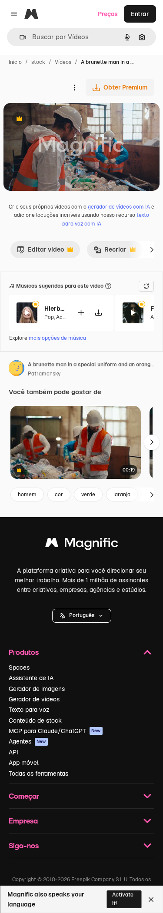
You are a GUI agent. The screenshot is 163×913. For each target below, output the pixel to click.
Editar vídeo (40, 252)
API (13, 752)
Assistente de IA (31, 678)
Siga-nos (24, 845)
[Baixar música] (98, 312)
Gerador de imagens (37, 689)
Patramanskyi (45, 373)
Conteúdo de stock (35, 720)
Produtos (24, 652)
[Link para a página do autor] (16, 369)
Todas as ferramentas (38, 773)
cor (59, 494)
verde (88, 494)
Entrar (140, 14)
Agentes (27, 741)
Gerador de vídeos (34, 699)
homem (27, 494)
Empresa (23, 820)
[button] (81, 616)
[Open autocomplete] (19, 37)
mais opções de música (57, 338)
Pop (49, 317)
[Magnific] (81, 544)
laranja (121, 494)
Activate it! (122, 898)
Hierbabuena (55, 308)
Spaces (19, 667)
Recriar (109, 252)
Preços (108, 14)
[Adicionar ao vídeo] (81, 312)
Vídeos (63, 62)
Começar (24, 795)
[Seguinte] (152, 249)
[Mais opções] (74, 87)
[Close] (151, 899)
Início (15, 62)
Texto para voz (29, 710)
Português (81, 615)
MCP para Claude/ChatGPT (55, 731)
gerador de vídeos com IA (119, 206)
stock (38, 62)
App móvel (24, 763)
